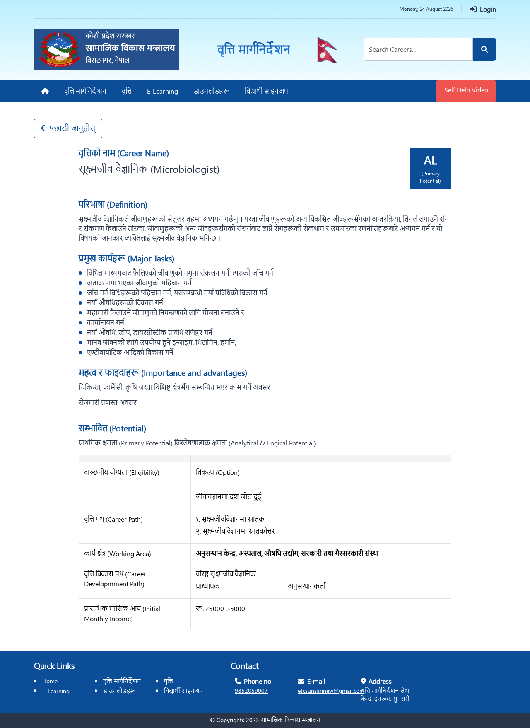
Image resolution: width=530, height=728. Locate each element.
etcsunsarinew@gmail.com (331, 690)
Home (50, 680)
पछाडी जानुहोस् (72, 128)
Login (486, 9)
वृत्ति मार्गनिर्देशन (122, 680)
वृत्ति (168, 680)
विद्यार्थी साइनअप (183, 690)
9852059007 (251, 690)
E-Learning (56, 690)
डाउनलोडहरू (119, 690)
